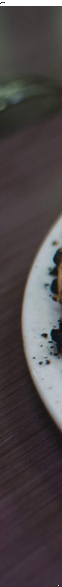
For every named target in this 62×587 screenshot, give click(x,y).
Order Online (2, 2)
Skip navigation (2, 0)
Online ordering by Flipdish (56, 585)
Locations (2, 1)
